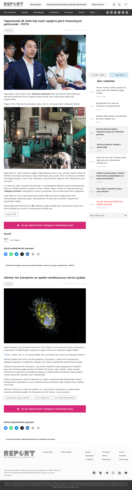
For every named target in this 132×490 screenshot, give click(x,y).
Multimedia (123, 459)
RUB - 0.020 (99, 75)
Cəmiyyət (106, 452)
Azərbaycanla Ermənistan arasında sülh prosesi (66, 4)
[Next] (105, 4)
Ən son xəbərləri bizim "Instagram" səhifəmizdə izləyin (47, 225)
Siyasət (88, 452)
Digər (92, 12)
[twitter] (119, 12)
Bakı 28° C (120, 75)
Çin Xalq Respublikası (65, 398)
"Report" (8, 355)
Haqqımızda (47, 452)
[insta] (111, 12)
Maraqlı (8, 30)
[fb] (107, 12)
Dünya (121, 452)
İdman (104, 456)
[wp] (11, 254)
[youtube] (127, 12)
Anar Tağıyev (15, 240)
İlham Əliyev (35, 4)
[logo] (13, 4)
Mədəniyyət (106, 459)
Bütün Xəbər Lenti (97, 215)
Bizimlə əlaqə (66, 452)
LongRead (89, 459)
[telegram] (115, 12)
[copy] (38, 254)
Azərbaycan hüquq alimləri (18, 398)
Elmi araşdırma (42, 398)
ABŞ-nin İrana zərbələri (101, 4)
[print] (33, 254)
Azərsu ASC (11, 214)
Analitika (122, 456)
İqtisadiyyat (89, 456)
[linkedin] (123, 12)
